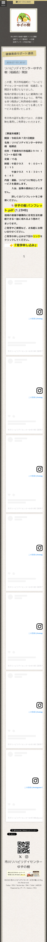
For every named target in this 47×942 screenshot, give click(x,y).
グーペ (22, 888)
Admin (29, 888)
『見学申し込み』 (26, 245)
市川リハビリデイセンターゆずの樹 (23, 880)
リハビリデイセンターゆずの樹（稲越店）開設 (23, 70)
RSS (35, 888)
